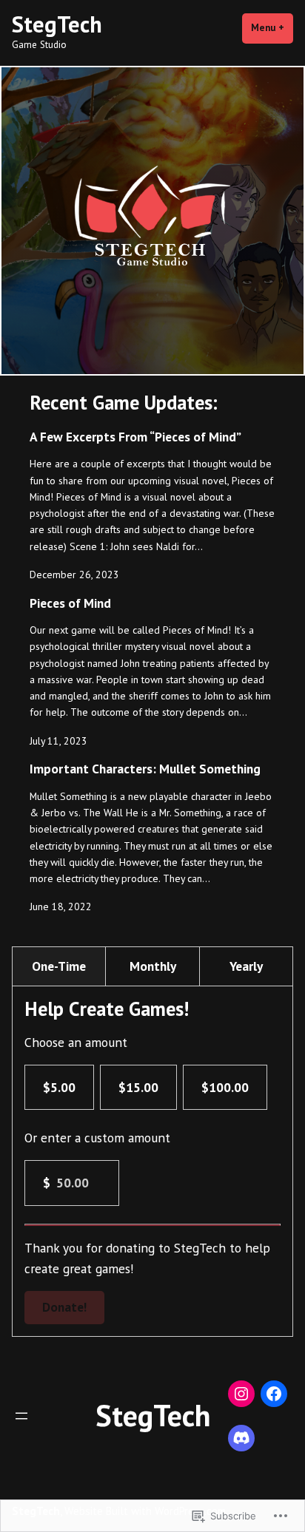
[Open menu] (21, 1416)
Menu (272, 27)
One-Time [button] (59, 966)
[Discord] (241, 1438)
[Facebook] (274, 1393)
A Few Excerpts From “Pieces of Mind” (135, 436)
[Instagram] (241, 1393)
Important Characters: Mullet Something (145, 768)
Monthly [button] (153, 966)
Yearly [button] (246, 966)
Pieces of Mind (70, 602)
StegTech (57, 24)
